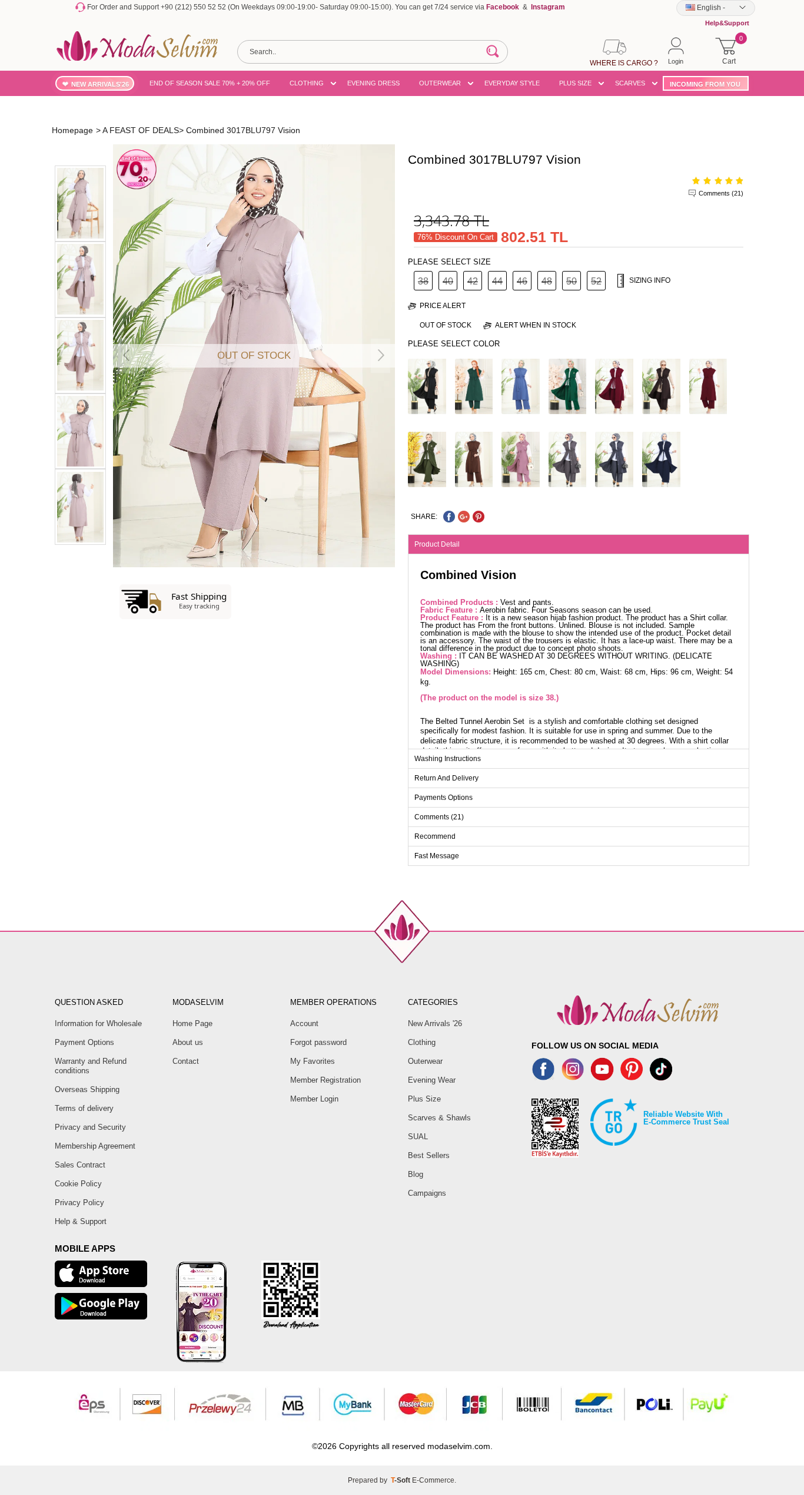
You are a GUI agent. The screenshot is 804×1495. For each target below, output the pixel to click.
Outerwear (425, 1061)
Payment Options (84, 1042)
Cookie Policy (78, 1183)
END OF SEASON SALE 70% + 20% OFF (209, 83)
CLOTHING (307, 83)
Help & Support (81, 1221)
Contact (185, 1061)
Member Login (314, 1098)
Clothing (422, 1042)
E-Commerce (433, 1480)
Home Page (192, 1023)
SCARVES (630, 83)
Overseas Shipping (87, 1089)
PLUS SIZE (575, 83)
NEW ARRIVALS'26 (100, 84)
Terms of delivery (84, 1108)
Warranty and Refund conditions (91, 1066)
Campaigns (427, 1193)
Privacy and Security (90, 1127)
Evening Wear (432, 1080)
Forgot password (318, 1042)
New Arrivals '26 (435, 1023)
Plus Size (424, 1098)
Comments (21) (721, 193)
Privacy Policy (79, 1202)
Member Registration (325, 1080)
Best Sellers (429, 1155)
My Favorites (312, 1061)
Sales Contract (80, 1164)
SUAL (418, 1136)
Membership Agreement (95, 1146)
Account (304, 1023)
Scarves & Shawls (439, 1117)
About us (187, 1042)
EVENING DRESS (373, 83)
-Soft (401, 1480)
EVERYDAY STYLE (512, 83)
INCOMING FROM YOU (705, 84)
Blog (415, 1174)
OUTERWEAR (440, 83)
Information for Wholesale (98, 1023)
